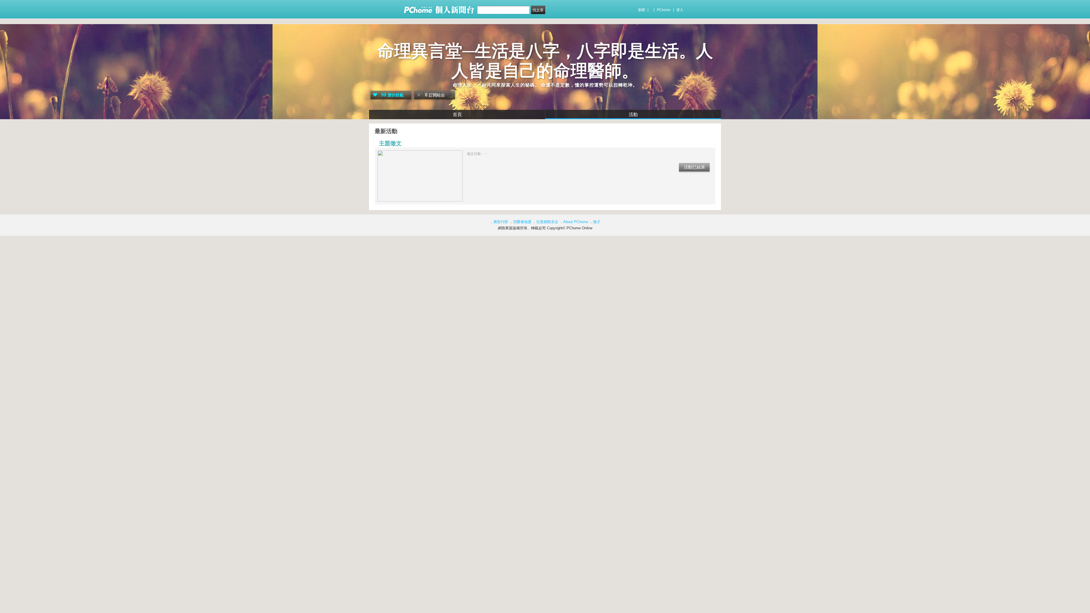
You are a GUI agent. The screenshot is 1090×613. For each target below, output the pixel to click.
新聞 (641, 10)
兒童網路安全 (547, 222)
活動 (633, 114)
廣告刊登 (500, 222)
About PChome (575, 222)
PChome (663, 10)
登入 (679, 10)
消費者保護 (522, 222)
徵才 (596, 222)
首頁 (457, 114)
